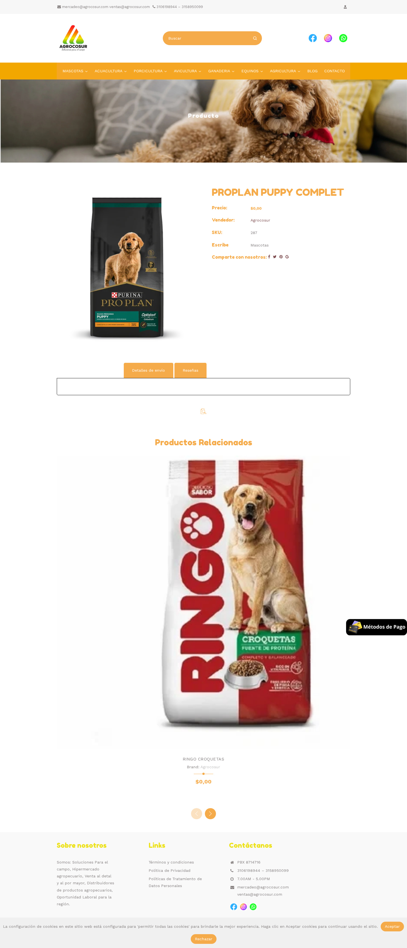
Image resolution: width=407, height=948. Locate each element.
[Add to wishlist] (203, 743)
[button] (210, 813)
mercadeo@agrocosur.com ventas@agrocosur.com (105, 7)
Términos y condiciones (171, 862)
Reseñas (190, 370)
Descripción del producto (89, 370)
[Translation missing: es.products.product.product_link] (191, 743)
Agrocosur (260, 220)
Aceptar (392, 926)
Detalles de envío (148, 370)
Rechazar (203, 939)
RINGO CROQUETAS (204, 759)
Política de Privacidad (169, 870)
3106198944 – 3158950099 (179, 7)
